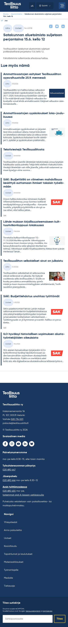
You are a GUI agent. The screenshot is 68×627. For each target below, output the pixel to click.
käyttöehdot (47, 611)
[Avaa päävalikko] (62, 5)
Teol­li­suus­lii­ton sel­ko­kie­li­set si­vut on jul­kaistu (33, 260)
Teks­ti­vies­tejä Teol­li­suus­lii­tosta (23, 149)
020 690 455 (9, 491)
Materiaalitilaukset (13, 562)
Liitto (7, 28)
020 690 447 (9, 470)
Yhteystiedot (10, 522)
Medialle (8, 578)
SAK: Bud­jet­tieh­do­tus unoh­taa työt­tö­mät (31, 296)
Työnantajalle (11, 570)
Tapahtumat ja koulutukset (18, 554)
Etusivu (6, 14)
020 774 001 (17, 419)
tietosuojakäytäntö (33, 611)
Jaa (5, 21)
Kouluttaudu (10, 546)
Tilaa (60, 619)
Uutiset (18, 28)
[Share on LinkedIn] (63, 26)
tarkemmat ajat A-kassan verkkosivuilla (23, 495)
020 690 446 (9, 480)
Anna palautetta (13, 530)
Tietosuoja (9, 586)
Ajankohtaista (16, 14)
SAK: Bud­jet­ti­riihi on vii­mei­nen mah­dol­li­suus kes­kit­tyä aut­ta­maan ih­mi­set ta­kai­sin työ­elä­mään (33, 183)
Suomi (45, 5)
